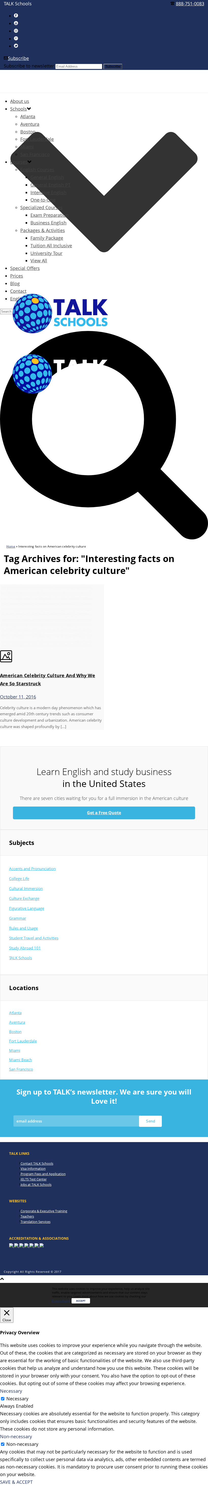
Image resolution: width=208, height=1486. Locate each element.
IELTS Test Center (34, 1179)
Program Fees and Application (43, 1174)
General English (47, 177)
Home (10, 546)
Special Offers (25, 268)
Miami (27, 147)
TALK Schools (20, 957)
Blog (15, 283)
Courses (18, 162)
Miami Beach (20, 1059)
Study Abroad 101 (25, 947)
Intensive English (48, 192)
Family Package (46, 238)
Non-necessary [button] (16, 1436)
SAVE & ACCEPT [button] (16, 1482)
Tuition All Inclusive (51, 245)
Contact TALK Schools (37, 1163)
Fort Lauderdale (37, 139)
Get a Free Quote (104, 812)
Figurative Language (26, 908)
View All (38, 260)
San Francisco (35, 154)
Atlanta (27, 116)
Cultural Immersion (26, 888)
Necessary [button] (11, 1391)
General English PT (50, 185)
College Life (19, 878)
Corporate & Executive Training (44, 1211)
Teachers (27, 1216)
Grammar (17, 918)
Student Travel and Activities (33, 938)
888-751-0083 (190, 4)
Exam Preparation (49, 215)
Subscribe (18, 58)
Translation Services (35, 1221)
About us (19, 101)
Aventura (29, 124)
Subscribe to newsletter (29, 66)
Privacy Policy (61, 1300)
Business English (48, 223)
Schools (18, 109)
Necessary (17, 1399)
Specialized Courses (41, 207)
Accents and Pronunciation (32, 868)
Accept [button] (80, 1300)
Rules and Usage (23, 928)
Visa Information (33, 1168)
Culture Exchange (24, 898)
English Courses (37, 169)
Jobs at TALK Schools (36, 1184)
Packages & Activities (42, 230)
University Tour (46, 253)
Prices (16, 276)
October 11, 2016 (18, 697)
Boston (28, 132)
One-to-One (43, 200)
